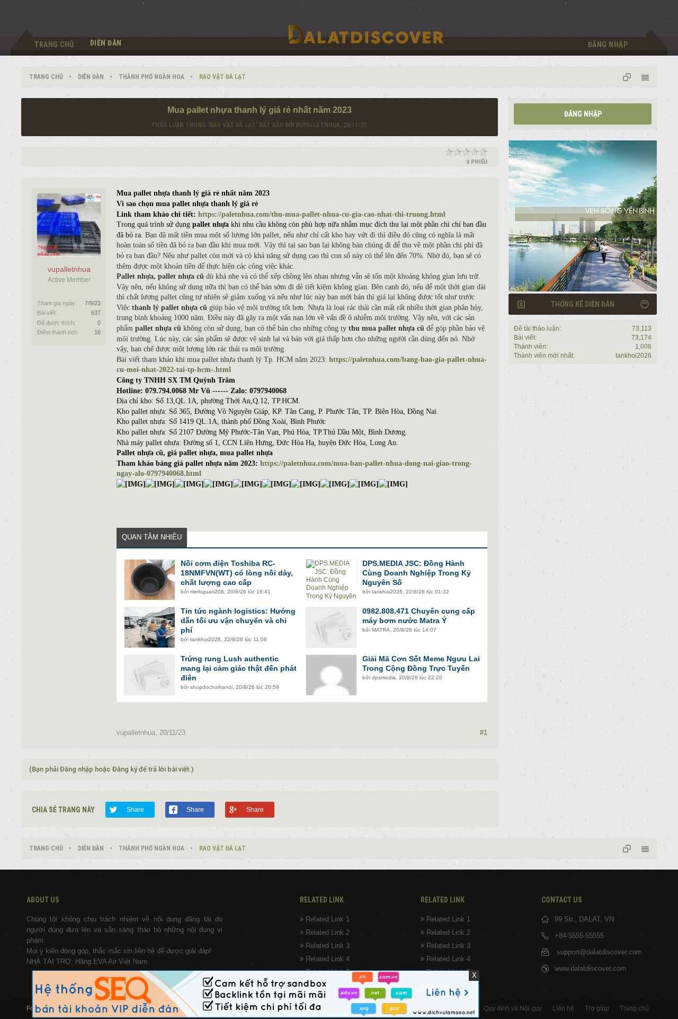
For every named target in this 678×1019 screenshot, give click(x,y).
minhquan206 (207, 592)
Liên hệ (563, 1008)
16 (97, 332)
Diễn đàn (106, 43)
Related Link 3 (328, 946)
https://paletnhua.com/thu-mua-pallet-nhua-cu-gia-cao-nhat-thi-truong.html (321, 214)
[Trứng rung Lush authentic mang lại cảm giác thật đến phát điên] (149, 675)
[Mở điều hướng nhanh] (631, 76)
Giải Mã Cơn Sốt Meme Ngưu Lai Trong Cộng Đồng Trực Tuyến (421, 663)
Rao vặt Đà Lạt (232, 125)
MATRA (381, 630)
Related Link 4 (328, 959)
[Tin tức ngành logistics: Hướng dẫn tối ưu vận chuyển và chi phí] (149, 627)
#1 (483, 733)
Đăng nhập (583, 114)
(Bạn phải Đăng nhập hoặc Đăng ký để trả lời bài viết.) (111, 769)
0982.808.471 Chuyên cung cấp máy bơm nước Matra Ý (418, 616)
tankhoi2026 (387, 592)
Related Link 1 (328, 919)
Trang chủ (54, 44)
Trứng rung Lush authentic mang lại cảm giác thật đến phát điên (239, 668)
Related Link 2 (328, 932)
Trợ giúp (597, 1008)
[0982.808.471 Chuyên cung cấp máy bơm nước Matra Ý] (331, 627)
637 (96, 312)
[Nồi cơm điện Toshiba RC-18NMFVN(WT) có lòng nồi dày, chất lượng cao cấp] (149, 579)
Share (135, 809)
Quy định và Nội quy (513, 1008)
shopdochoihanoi (211, 687)
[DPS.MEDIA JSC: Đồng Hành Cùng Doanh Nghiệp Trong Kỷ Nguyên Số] (331, 579)
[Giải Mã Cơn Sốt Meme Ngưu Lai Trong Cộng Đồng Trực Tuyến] (331, 675)
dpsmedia (384, 677)
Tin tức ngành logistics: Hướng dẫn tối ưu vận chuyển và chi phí (238, 620)
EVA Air (105, 961)
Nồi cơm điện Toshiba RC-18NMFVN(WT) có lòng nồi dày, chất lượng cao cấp (237, 573)
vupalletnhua (318, 125)
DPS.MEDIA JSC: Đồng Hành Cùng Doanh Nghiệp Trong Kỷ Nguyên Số (416, 573)
